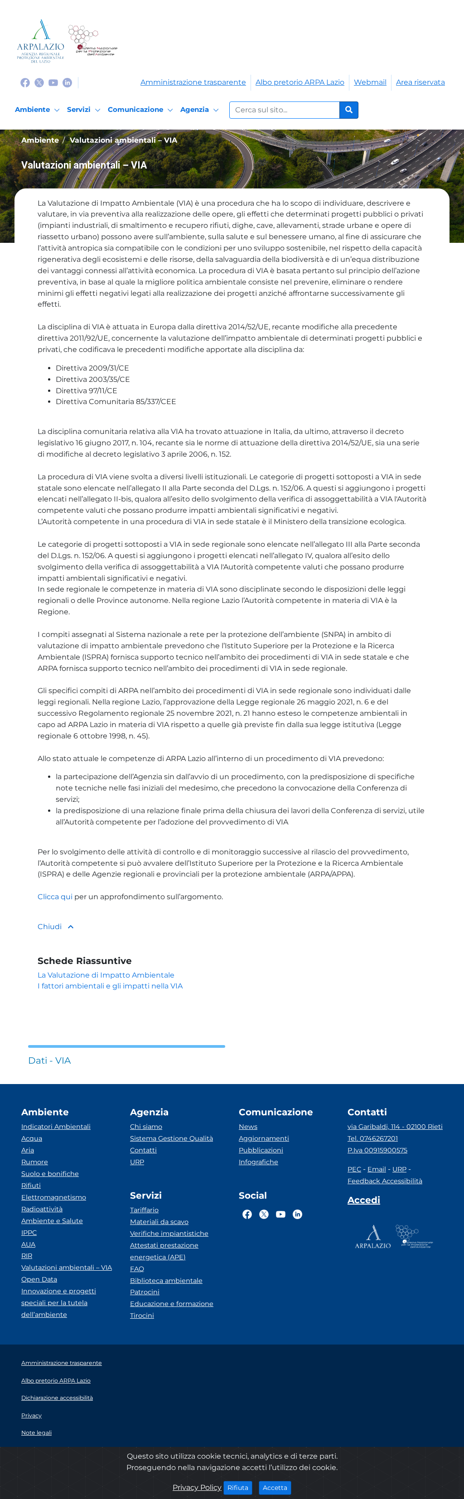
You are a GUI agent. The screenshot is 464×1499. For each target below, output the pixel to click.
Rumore (34, 1162)
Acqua (31, 1138)
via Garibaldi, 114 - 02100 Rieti (395, 1127)
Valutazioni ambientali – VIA (66, 1267)
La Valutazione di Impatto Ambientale (106, 975)
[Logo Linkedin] (67, 82)
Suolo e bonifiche (50, 1174)
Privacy (31, 1415)
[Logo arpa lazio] (40, 40)
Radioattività (42, 1209)
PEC (354, 1169)
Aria (27, 1150)
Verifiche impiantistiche (169, 1233)
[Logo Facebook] (25, 82)
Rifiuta (239, 1487)
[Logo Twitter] (39, 82)
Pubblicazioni (261, 1150)
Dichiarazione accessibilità (57, 1397)
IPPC (29, 1233)
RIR (26, 1256)
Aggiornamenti (264, 1138)
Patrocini (145, 1292)
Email (376, 1169)
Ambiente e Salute (52, 1221)
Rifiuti (31, 1185)
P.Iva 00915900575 (377, 1150)
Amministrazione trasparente (193, 82)
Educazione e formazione (171, 1304)
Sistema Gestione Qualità (171, 1138)
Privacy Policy (197, 1487)
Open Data (39, 1279)
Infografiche (258, 1162)
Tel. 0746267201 (373, 1138)
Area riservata (420, 82)
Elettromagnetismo (53, 1197)
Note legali (36, 1432)
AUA (28, 1244)
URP (137, 1162)
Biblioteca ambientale (166, 1281)
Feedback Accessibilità (385, 1181)
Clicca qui (55, 896)
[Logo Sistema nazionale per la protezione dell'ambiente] (93, 40)
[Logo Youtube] (53, 82)
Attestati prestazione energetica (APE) (164, 1251)
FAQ (137, 1269)
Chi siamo (146, 1127)
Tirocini (142, 1315)
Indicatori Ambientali (56, 1127)
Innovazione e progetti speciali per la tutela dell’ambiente (58, 1303)
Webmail (370, 82)
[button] (232, 254)
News (248, 1127)
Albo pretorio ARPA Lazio (300, 82)
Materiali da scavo (159, 1222)
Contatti (143, 1150)
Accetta (277, 1487)
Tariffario (144, 1210)
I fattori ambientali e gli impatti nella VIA (110, 986)
